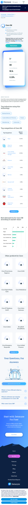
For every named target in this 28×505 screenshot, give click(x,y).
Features (14, 461)
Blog (14, 469)
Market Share (11, 14)
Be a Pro (14, 456)
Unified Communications (7, 16)
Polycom (10, 160)
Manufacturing (5, 122)
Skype (9, 138)
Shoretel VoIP (11, 182)
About (14, 472)
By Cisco (8, 27)
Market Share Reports (14, 479)
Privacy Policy (16, 496)
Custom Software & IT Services (9, 117)
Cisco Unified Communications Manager (12, 153)
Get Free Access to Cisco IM (14, 383)
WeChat (9, 174)
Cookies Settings (14, 502)
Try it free (14, 434)
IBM (16, 41)
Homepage (3, 14)
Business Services (6, 113)
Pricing (14, 465)
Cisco (19, 41)
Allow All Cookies (14, 499)
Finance (22, 117)
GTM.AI (6, 9)
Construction (16, 122)
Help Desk (14, 476)
